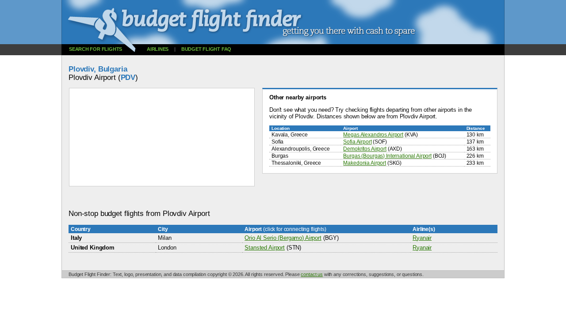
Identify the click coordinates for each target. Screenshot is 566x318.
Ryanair (422, 238)
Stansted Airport (265, 247)
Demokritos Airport (364, 148)
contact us (312, 274)
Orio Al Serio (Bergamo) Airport (283, 238)
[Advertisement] (229, 198)
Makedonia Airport (364, 163)
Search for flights (95, 49)
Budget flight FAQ (206, 49)
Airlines (157, 49)
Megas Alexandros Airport (373, 134)
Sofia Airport (357, 141)
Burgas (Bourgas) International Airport (387, 156)
